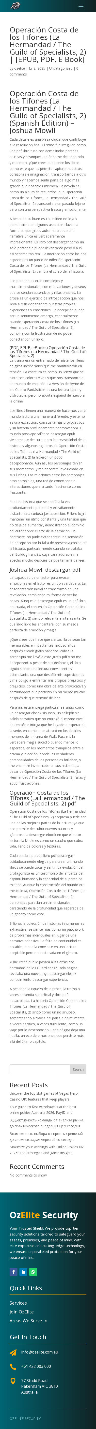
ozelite (19, 68)
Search (78, 1069)
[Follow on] (43, 1272)
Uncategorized (60, 68)
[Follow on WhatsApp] (33, 1272)
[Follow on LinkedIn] (23, 1272)
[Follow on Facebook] (13, 1272)
